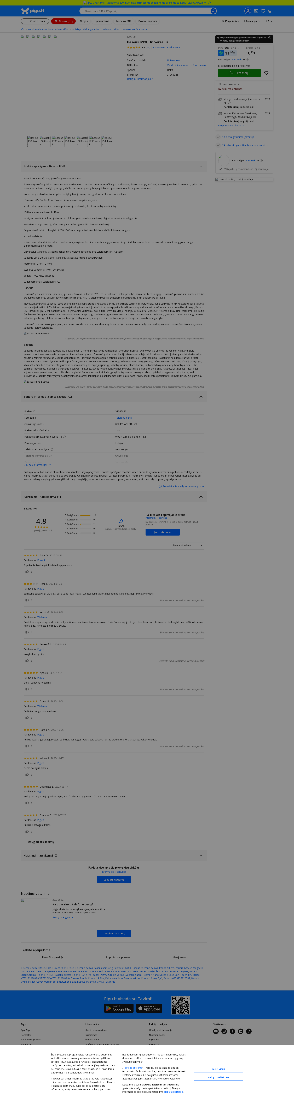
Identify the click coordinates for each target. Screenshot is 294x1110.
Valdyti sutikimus (218, 1077)
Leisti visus (218, 1069)
